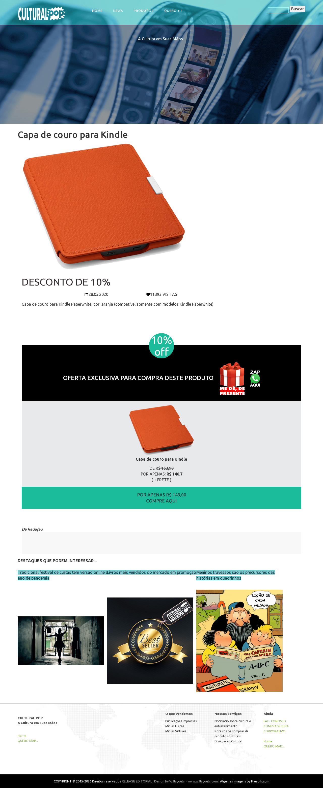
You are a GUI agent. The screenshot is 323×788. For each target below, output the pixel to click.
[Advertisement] (161, 77)
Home (97, 10)
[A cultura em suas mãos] (42, 13)
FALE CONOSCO (275, 721)
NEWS (118, 10)
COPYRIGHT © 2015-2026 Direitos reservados (87, 781)
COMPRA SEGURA (276, 726)
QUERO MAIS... (28, 740)
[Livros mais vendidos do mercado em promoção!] (150, 630)
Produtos (144, 10)
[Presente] (232, 377)
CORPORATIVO (274, 731)
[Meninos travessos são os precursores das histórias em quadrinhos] (239, 630)
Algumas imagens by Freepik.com (244, 781)
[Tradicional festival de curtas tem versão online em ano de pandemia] (61, 630)
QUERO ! (173, 10)
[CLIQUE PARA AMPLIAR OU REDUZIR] (161, 429)
